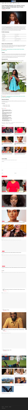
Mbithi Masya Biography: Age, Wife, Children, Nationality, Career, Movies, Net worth (7, 111)
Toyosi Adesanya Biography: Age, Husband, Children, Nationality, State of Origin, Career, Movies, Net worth (14, 267)
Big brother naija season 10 (19, 122)
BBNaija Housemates (8, 122)
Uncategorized (4, 191)
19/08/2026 (3, 253)
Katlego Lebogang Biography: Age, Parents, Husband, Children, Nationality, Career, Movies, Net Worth (20, 144)
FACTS (15, 375)
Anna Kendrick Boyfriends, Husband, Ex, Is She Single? (6, 393)
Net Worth (7, 123)
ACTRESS (3, 206)
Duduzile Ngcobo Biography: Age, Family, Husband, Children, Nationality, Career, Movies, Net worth (13, 237)
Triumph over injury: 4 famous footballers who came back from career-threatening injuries (12, 367)
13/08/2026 (3, 268)
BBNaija (4, 122)
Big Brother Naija (13, 122)
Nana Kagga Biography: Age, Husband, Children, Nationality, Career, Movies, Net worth (11, 252)
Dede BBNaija (3, 123)
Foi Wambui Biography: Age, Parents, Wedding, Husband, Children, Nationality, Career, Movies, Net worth (7, 118)
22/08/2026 (3, 145)
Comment (3, 161)
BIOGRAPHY (4, 288)
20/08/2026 (16, 145)
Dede (23, 122)
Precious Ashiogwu (11, 123)
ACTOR (2, 375)
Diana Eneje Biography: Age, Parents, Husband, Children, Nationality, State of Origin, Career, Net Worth (7, 116)
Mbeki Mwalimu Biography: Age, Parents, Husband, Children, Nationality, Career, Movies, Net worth (7, 113)
